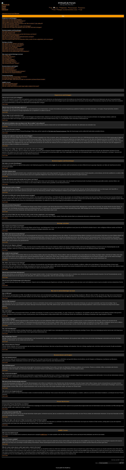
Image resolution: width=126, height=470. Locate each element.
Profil (54, 9)
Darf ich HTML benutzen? (8, 56)
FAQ (51, 7)
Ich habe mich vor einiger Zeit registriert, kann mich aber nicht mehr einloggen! (22, 27)
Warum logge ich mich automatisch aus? (12, 22)
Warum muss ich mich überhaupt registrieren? (13, 21)
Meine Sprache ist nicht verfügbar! (10, 35)
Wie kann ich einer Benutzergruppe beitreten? (13, 71)
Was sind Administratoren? (9, 67)
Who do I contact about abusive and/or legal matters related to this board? (20, 86)
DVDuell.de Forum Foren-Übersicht (10, 13)
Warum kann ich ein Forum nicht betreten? (13, 50)
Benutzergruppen (73, 7)
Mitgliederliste (64, 7)
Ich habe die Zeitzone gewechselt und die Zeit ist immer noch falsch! (19, 34)
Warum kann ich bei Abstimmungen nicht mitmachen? (15, 51)
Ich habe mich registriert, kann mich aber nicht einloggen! (16, 26)
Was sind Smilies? (7, 58)
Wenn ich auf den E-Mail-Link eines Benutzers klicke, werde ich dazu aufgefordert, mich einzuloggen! (27, 39)
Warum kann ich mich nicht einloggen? (12, 19)
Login (81, 9)
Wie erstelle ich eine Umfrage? (10, 47)
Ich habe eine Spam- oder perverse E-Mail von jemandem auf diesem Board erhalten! (23, 79)
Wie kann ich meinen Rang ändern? (11, 38)
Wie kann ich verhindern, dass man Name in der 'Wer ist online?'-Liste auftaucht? (22, 23)
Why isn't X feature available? (9, 85)
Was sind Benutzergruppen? (9, 70)
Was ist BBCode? (6, 55)
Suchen (56, 7)
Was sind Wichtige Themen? (9, 62)
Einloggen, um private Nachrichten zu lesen (67, 9)
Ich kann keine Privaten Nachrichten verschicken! (14, 76)
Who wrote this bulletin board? (10, 83)
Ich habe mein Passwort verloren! (10, 24)
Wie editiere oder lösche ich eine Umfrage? (13, 48)
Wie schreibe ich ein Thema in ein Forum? (12, 43)
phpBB (61, 467)
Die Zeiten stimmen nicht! (8, 33)
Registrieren (82, 7)
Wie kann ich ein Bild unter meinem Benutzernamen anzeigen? (18, 36)
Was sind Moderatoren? (8, 68)
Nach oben (5, 104)
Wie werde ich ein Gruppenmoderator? (12, 72)
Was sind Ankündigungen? (9, 60)
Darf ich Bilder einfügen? (8, 59)
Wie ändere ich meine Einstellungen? (11, 31)
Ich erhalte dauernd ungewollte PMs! (11, 78)
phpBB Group (43, 434)
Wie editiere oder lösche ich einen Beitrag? (13, 44)
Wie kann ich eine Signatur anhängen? (12, 46)
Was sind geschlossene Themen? (10, 63)
